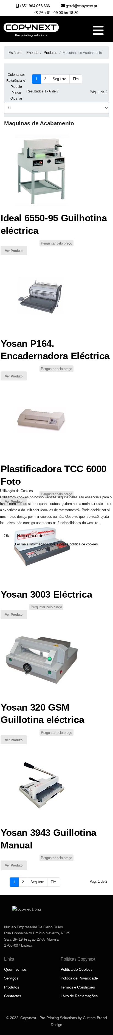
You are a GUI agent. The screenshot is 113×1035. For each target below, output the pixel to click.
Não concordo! (30, 535)
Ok (6, 535)
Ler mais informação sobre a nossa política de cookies (56, 544)
